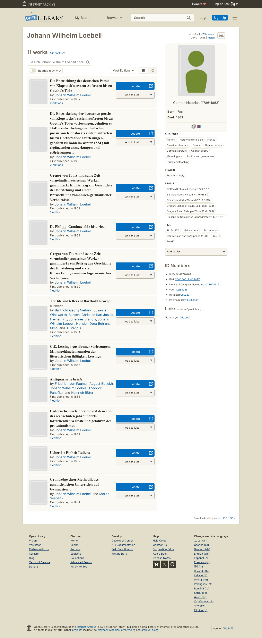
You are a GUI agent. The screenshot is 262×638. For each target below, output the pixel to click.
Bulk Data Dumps (122, 549)
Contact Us (160, 544)
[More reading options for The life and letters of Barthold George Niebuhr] (151, 321)
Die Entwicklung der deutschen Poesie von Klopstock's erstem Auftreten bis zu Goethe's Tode (81, 85)
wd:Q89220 (191, 299)
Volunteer (35, 544)
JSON (232, 518)
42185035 (181, 289)
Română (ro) (201, 588)
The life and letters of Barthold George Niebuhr (80, 303)
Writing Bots (119, 553)
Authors (75, 549)
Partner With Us (39, 549)
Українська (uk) (203, 601)
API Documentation (123, 544)
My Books (82, 18)
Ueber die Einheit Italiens (70, 452)
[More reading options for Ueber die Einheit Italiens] (151, 461)
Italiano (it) (200, 575)
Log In (204, 18)
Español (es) (202, 558)
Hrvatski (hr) (202, 571)
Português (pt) (203, 584)
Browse (112, 18)
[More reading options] (224, 252)
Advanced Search (81, 562)
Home (74, 540)
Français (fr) (201, 562)
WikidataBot (208, 34)
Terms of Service (39, 562)
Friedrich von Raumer (71, 383)
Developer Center (122, 540)
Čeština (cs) (201, 544)
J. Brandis (73, 328)
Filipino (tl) (200, 610)
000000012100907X (187, 279)
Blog (32, 558)
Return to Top (78, 566)
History (211, 37)
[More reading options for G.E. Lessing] (151, 360)
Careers (34, 553)
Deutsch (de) (202, 549)
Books (74, 544)
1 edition (55, 212)
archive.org (128, 629)
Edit (221, 35)
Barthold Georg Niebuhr (73, 310)
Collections (77, 558)
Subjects (75, 553)
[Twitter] (164, 564)
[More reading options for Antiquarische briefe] (151, 392)
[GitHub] (172, 564)
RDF (224, 518)
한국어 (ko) (201, 579)
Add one (184, 317)
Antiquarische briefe (66, 379)
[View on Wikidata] (199, 127)
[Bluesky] (156, 564)
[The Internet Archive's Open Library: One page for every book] (44, 17)
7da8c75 (228, 628)
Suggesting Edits (163, 549)
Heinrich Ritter (82, 393)
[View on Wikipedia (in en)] (193, 127)
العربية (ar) (200, 540)
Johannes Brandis (82, 319)
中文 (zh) (199, 605)
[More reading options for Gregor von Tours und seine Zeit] (151, 275)
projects (77, 629)
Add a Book (160, 553)
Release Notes (162, 558)
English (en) (201, 553)
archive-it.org (149, 629)
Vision (33, 540)
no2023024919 (210, 284)
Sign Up (220, 18)
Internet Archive (86, 626)
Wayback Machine (108, 629)
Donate (199, 4)
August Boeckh (101, 383)
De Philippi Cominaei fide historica (77, 226)
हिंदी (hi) (198, 566)
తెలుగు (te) (200, 597)
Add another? (57, 52)
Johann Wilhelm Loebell (73, 95)
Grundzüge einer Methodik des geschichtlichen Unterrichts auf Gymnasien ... (74, 484)
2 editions (56, 103)
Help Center (160, 540)
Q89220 (185, 294)
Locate (135, 86)
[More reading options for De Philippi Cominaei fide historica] (151, 236)
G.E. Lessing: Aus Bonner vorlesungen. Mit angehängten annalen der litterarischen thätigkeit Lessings (80, 351)
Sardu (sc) (200, 592)
